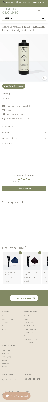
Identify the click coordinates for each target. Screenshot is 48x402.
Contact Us (28, 332)
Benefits (6, 132)
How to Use (7, 144)
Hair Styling (6, 357)
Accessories (6, 367)
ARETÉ (7, 238)
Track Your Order (30, 326)
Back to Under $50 (25, 298)
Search (26, 316)
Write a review (24, 188)
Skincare (5, 363)
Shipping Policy (30, 329)
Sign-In (27, 319)
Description (7, 127)
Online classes (7, 326)
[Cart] (39, 11)
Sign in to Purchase (13, 86)
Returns (27, 336)
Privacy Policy (29, 342)
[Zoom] (44, 78)
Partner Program (9, 319)
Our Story (6, 316)
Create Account (30, 322)
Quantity (6, 93)
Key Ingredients (9, 138)
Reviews (5, 322)
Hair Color (6, 350)
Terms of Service (30, 339)
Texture (5, 360)
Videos (4, 329)
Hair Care (5, 353)
